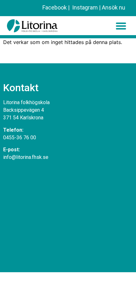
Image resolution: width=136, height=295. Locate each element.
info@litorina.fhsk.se (25, 157)
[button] (121, 25)
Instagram (84, 7)
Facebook (54, 7)
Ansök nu (113, 7)
